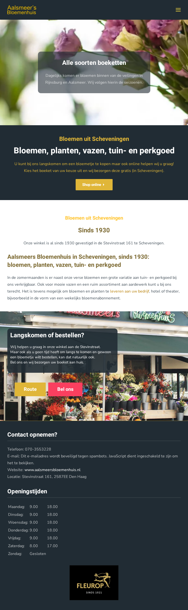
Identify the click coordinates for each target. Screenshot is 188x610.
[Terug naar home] (21, 10)
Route (30, 389)
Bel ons (65, 389)
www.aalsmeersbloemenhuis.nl (52, 470)
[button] (178, 10)
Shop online (91, 184)
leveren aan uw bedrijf (129, 291)
